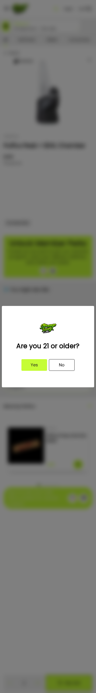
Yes (34, 365)
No (62, 365)
